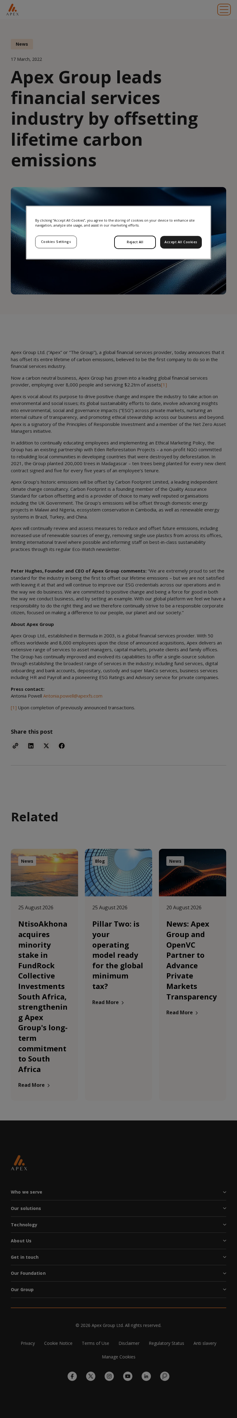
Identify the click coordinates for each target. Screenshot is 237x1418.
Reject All (135, 242)
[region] (118, 232)
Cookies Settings (56, 242)
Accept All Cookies (181, 242)
